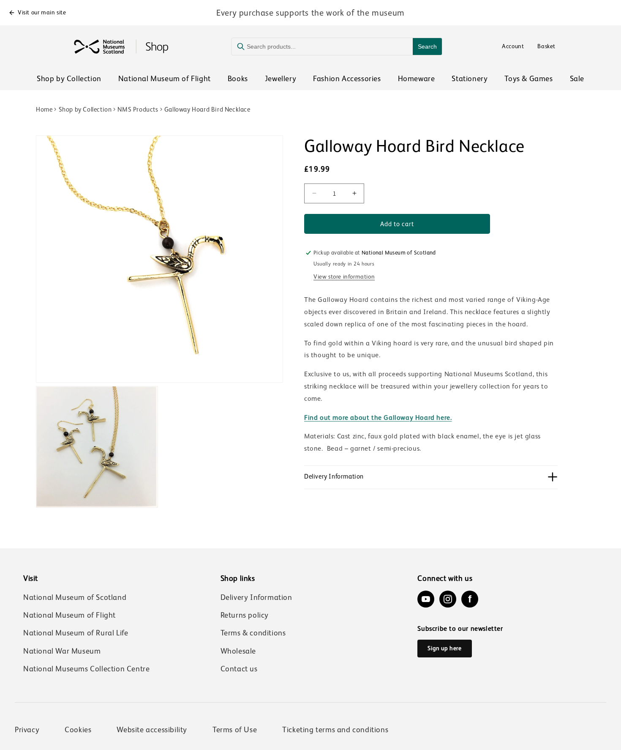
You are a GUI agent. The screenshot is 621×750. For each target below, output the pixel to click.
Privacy (27, 729)
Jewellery (280, 78)
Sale (577, 78)
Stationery (470, 78)
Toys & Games (528, 78)
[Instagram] (447, 599)
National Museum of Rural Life (75, 633)
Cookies (78, 729)
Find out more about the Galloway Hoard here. (378, 417)
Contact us (239, 669)
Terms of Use (234, 729)
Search (427, 46)
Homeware (416, 78)
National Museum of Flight (164, 78)
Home (44, 109)
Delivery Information (256, 597)
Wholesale (238, 651)
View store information (344, 276)
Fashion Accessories (347, 78)
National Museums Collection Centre (86, 669)
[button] (431, 476)
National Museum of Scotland (74, 597)
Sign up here (444, 648)
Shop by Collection (69, 78)
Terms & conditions (253, 633)
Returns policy (245, 615)
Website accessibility (152, 729)
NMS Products (137, 109)
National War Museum (62, 651)
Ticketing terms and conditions (335, 729)
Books (238, 78)
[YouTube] (425, 599)
